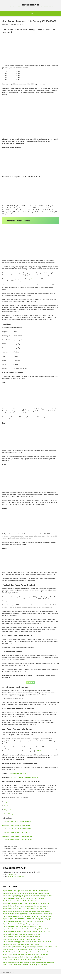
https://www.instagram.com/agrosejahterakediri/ (23, 777)
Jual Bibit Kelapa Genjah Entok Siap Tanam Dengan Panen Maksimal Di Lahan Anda (30, 947)
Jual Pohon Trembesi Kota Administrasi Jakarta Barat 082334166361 (24, 856)
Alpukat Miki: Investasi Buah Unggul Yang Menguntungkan (21, 924)
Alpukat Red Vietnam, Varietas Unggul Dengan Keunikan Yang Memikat (26, 903)
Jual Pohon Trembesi (10, 846)
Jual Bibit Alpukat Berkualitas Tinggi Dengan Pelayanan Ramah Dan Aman (26, 931)
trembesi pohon (32, 853)
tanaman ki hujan (12, 853)
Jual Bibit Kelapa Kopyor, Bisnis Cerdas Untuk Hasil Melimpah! (23, 957)
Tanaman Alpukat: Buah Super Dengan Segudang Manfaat (21, 934)
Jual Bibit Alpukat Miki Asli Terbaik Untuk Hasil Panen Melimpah (23, 921)
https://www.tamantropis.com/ (17, 773)
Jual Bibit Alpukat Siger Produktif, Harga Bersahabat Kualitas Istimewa (25, 906)
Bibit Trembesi (8, 806)
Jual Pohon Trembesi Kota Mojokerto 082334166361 (17, 839)
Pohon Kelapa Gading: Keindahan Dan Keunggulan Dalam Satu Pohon (25, 954)
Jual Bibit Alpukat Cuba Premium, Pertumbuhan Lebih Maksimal (23, 898)
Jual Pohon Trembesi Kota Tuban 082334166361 (16, 821)
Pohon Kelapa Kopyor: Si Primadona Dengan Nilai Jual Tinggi (22, 959)
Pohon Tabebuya (9, 814)
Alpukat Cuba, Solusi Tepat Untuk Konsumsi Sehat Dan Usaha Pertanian (26, 891)
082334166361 (13, 874)
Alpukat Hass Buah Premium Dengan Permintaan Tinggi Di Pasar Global (26, 929)
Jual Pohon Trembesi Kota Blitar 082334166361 (16, 825)
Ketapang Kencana (9, 810)
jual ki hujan (20, 848)
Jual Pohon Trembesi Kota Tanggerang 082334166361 (20, 858)
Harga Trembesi (8, 802)
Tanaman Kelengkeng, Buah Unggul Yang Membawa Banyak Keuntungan (26, 893)
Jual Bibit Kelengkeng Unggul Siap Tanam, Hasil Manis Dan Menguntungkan (27, 896)
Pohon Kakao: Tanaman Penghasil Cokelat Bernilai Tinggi (21, 939)
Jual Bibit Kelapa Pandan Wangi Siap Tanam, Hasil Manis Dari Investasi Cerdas (28, 962)
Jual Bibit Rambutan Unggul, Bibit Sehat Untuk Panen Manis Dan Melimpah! (27, 942)
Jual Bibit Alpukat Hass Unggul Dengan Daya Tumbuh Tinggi (22, 926)
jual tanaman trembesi (47, 848)
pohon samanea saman (28, 851)
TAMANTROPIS (30, 4)
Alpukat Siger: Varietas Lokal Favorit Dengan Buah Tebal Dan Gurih (24, 908)
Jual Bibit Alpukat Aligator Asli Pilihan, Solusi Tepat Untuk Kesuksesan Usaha (27, 916)
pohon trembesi (40, 851)
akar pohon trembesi (10, 848)
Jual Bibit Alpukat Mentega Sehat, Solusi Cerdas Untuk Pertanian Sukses (26, 911)
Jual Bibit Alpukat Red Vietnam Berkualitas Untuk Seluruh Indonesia (24, 901)
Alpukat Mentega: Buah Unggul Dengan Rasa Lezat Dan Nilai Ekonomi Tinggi (27, 913)
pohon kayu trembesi (14, 851)
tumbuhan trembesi (43, 853)
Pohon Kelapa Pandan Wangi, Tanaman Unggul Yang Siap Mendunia (25, 964)
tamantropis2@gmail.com (16, 876)
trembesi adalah (22, 853)
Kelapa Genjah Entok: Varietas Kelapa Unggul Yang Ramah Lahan (24, 949)
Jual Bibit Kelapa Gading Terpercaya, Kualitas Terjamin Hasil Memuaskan (26, 952)
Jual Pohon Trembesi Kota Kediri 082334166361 (16, 829)
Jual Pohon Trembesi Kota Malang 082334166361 (17, 836)
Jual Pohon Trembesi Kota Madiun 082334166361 (17, 832)
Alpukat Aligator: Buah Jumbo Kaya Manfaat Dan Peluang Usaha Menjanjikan (27, 919)
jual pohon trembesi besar (32, 848)
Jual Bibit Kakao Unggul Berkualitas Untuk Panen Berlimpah (22, 936)
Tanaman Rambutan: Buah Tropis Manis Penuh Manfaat (21, 944)
